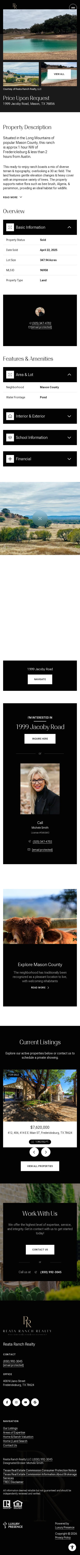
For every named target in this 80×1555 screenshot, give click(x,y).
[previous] (34, 1152)
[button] (40, 1250)
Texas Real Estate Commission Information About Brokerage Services (40, 1476)
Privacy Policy (63, 1537)
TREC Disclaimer (13, 1482)
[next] (45, 1152)
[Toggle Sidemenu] (73, 8)
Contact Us (10, 1445)
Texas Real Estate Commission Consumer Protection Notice (40, 1470)
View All (59, 74)
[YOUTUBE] (26, 1402)
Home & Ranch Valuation (18, 1436)
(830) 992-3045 (50, 1272)
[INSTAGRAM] (16, 1402)
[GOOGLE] (35, 1402)
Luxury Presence (64, 1527)
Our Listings (10, 1428)
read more (38, 987)
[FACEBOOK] (7, 1402)
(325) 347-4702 (41, 323)
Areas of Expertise (14, 1432)
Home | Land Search (15, 1441)
